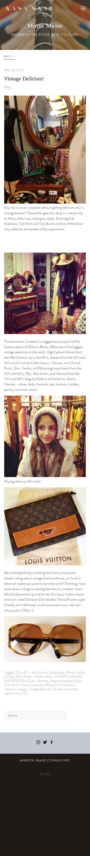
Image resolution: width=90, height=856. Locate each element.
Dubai (28, 676)
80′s (26, 672)
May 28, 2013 (14, 70)
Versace (9, 689)
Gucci (31, 680)
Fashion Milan (43, 676)
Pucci (26, 685)
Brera (70, 672)
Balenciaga (57, 672)
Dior (19, 676)
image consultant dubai (66, 680)
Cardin (80, 672)
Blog (7, 87)
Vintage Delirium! (24, 79)
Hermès (42, 680)
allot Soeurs (40, 672)
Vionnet (57, 689)
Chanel (9, 676)
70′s (18, 672)
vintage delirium (39, 689)
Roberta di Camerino (60, 685)
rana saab (37, 685)
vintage (22, 689)
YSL (25, 693)
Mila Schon (12, 685)
